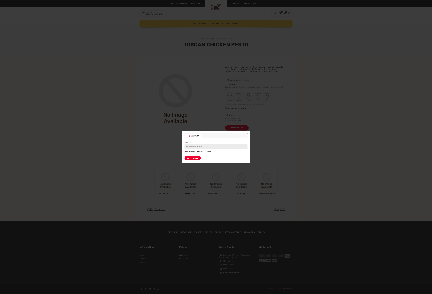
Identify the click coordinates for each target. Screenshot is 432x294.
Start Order (192, 158)
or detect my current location (198, 152)
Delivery (195, 136)
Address (197, 147)
